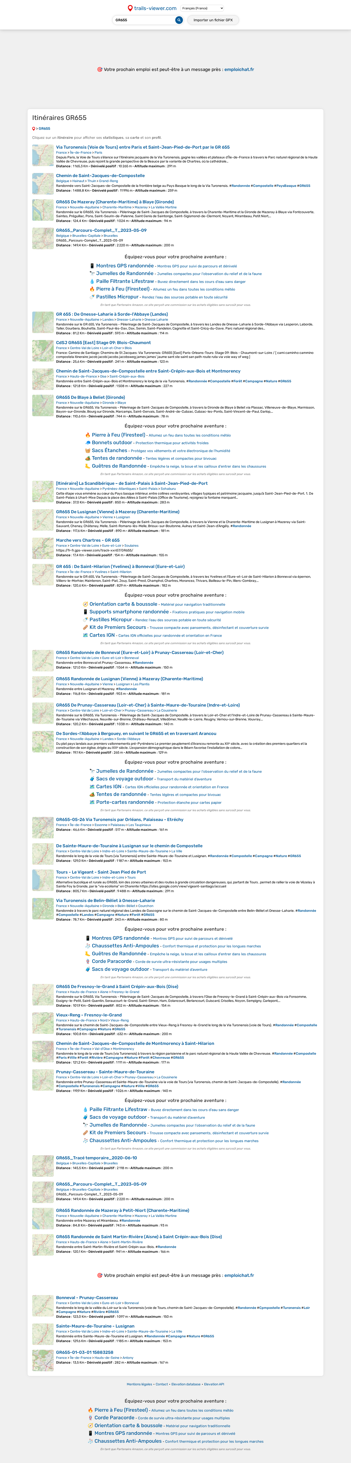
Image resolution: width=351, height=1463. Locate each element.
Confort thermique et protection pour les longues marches (212, 946)
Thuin (91, 181)
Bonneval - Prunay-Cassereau (87, 1297)
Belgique (62, 181)
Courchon (145, 906)
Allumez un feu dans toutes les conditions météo (194, 289)
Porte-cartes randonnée (125, 802)
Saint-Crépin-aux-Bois (127, 376)
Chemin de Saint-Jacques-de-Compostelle (100, 175)
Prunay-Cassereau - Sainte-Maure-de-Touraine (105, 1071)
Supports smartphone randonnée (129, 612)
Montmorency (123, 1049)
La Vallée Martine (164, 207)
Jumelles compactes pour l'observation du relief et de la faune (209, 274)
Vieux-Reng (120, 1020)
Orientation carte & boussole (123, 604)
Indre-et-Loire (113, 851)
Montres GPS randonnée (125, 266)
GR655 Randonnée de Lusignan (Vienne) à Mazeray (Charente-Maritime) (129, 678)
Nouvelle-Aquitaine (84, 207)
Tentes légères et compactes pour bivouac (181, 458)
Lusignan (123, 517)
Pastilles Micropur (117, 297)
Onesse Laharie (156, 320)
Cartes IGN (102, 635)
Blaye (121, 403)
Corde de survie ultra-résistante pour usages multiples (181, 962)
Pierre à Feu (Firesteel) (122, 289)
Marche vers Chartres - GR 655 (88, 540)
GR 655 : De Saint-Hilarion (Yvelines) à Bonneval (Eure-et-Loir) (120, 566)
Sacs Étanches (109, 450)
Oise (103, 376)
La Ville (176, 851)
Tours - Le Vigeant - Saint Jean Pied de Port (101, 872)
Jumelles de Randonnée (125, 273)
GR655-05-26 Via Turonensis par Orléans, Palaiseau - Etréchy (119, 819)
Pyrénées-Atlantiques (119, 489)
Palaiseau (118, 825)
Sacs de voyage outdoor (124, 779)
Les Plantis (141, 684)
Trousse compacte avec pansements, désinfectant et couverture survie (209, 628)
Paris (98, 153)
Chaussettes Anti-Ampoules (125, 946)
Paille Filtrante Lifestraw (125, 281)
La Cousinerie (167, 710)
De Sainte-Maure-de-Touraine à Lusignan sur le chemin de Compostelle (129, 845)
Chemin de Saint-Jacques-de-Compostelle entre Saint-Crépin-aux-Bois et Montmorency (148, 371)
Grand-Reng (108, 181)
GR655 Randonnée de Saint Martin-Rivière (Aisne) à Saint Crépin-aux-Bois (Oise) (139, 1236)
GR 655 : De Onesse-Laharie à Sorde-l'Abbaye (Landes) (112, 314)
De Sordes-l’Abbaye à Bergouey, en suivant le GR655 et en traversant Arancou (136, 733)
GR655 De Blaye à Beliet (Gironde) (90, 397)
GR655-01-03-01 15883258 (84, 1352)
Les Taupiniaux (139, 825)
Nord (103, 1020)
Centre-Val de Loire (84, 348)
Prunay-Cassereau (139, 710)
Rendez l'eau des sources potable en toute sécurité (185, 297)
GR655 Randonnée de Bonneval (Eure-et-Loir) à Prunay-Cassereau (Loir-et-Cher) (140, 652)
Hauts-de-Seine (107, 1358)
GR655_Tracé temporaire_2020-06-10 (96, 1158)
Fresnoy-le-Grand (125, 992)
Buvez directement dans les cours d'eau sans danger (202, 282)
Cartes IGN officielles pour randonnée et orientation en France (170, 635)
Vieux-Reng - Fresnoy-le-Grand (89, 1015)
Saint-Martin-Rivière (127, 1242)
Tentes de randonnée (117, 458)
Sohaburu (168, 489)
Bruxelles (111, 236)
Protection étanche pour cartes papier (190, 802)
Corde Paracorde (112, 961)
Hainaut (78, 181)
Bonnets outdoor (112, 442)
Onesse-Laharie (129, 320)
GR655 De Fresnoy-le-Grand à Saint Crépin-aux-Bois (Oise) (117, 986)
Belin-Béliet (126, 906)
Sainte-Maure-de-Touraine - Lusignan (95, 1326)
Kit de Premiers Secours (118, 627)
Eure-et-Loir (111, 546)
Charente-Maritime (117, 207)
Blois (128, 348)
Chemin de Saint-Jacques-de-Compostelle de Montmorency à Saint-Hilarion (135, 1043)
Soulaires (131, 546)
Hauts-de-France (83, 376)
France (61, 153)
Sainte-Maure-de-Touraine (147, 851)
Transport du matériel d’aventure (184, 779)
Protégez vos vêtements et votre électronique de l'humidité (180, 451)
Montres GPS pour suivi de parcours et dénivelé (197, 266)
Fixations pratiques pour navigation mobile (208, 612)
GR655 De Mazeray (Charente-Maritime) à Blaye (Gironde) (115, 202)
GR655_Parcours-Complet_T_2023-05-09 (101, 230)
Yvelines (101, 572)
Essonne (101, 825)
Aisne (104, 992)
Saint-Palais (148, 489)
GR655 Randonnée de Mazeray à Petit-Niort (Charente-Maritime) (122, 1210)
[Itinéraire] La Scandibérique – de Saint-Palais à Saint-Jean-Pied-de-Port (132, 483)
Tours (131, 877)
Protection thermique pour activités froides (172, 443)
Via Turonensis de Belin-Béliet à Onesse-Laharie (105, 900)
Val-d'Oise (102, 1049)
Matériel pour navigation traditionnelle (193, 604)
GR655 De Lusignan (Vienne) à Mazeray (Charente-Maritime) (118, 511)
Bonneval (131, 658)
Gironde (108, 403)
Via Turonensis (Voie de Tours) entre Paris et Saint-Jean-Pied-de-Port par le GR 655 (143, 147)
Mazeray (141, 207)
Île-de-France (80, 153)
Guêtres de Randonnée (119, 466)
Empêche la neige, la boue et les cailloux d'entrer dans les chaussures (208, 466)
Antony (127, 1358)
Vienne (107, 517)
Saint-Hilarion (120, 572)
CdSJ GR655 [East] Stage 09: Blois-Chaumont (103, 342)
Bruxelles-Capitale (86, 236)
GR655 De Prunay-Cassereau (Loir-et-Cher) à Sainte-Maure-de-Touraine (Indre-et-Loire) (148, 705)
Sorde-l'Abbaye (128, 739)
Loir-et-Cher (112, 348)
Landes (108, 320)
